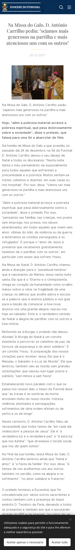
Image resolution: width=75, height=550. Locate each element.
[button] (61, 7)
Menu (69, 7)
